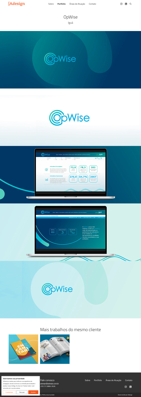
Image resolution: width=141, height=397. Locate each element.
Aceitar (33, 392)
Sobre (51, 3)
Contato (92, 3)
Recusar (22, 392)
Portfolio (61, 3)
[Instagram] (121, 4)
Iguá (70, 22)
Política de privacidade (48, 395)
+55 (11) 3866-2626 (47, 386)
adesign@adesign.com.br (49, 383)
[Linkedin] (126, 4)
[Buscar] (130, 4)
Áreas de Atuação (77, 3)
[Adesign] (17, 4)
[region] (20, 386)
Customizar (9, 392)
